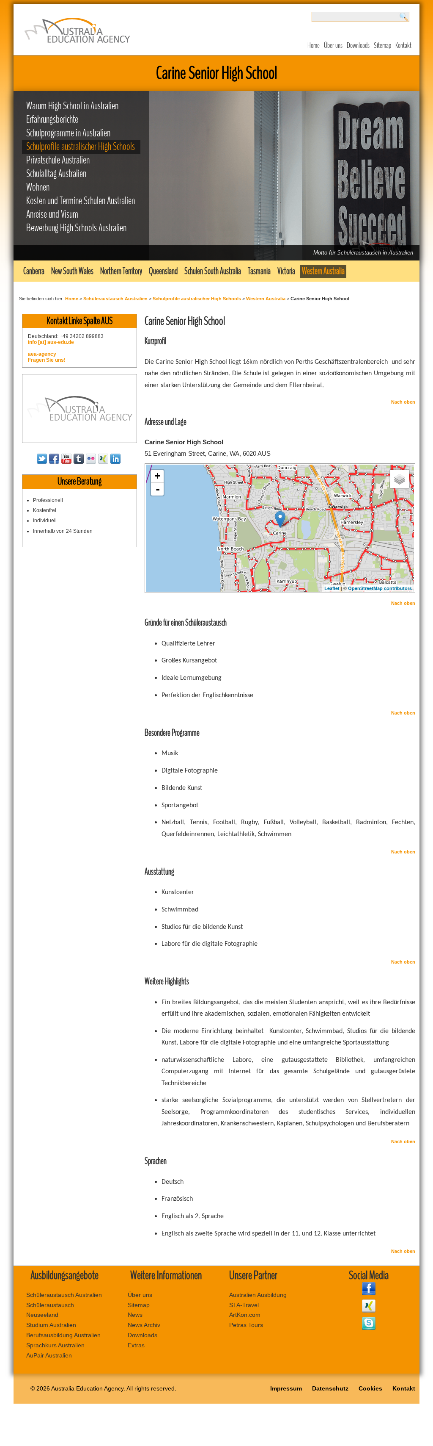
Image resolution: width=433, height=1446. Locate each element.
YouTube (66, 459)
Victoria (286, 271)
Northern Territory (121, 271)
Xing (103, 459)
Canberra (33, 271)
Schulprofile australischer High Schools (80, 146)
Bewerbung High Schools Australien (76, 228)
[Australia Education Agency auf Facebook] (368, 1293)
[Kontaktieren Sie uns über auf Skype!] (368, 1328)
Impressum (286, 1388)
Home (313, 46)
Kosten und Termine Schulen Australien (80, 201)
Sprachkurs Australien (55, 1345)
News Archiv (144, 1324)
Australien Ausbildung (258, 1294)
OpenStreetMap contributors (380, 588)
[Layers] (399, 479)
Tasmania (259, 271)
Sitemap (382, 46)
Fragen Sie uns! (47, 360)
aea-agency (42, 354)
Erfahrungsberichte (52, 119)
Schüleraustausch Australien (115, 298)
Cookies (370, 1388)
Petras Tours (246, 1324)
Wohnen (37, 187)
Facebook (54, 459)
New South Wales (72, 271)
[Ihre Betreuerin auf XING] (368, 1310)
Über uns (333, 46)
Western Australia (323, 271)
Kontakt (403, 46)
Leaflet (332, 588)
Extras (136, 1345)
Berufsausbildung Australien (63, 1335)
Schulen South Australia (212, 271)
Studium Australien (51, 1324)
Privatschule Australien (58, 160)
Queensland (163, 271)
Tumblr (79, 459)
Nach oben (403, 401)
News (135, 1314)
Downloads (358, 46)
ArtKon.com (244, 1314)
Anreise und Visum (52, 214)
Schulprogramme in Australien (68, 133)
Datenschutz (330, 1388)
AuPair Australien (49, 1355)
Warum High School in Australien (72, 106)
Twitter (42, 459)
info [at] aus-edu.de (51, 342)
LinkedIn (115, 459)
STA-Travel (244, 1305)
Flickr (91, 459)
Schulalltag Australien (56, 174)
